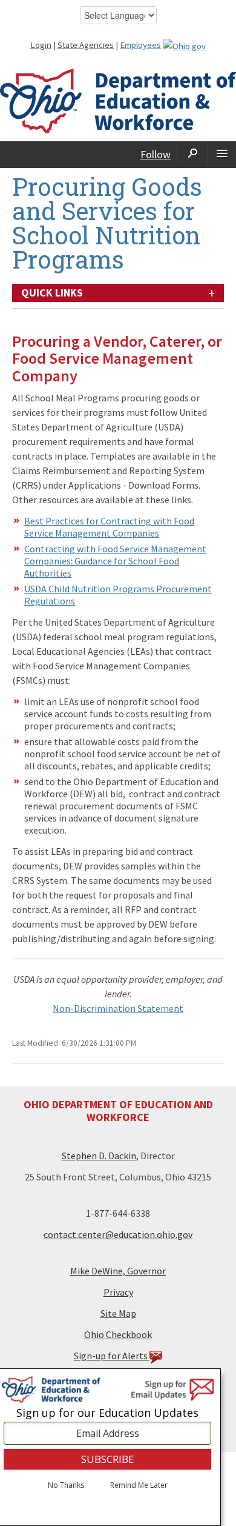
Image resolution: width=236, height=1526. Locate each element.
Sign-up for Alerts (111, 1356)
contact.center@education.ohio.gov (118, 1234)
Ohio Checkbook (118, 1334)
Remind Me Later (139, 1485)
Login (40, 44)
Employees (140, 44)
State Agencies (85, 44)
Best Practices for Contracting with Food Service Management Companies (109, 527)
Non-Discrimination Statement (118, 1008)
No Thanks (66, 1485)
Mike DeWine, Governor (118, 1271)
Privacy (118, 1292)
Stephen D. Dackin (99, 1156)
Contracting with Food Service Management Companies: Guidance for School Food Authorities (115, 561)
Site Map (118, 1313)
